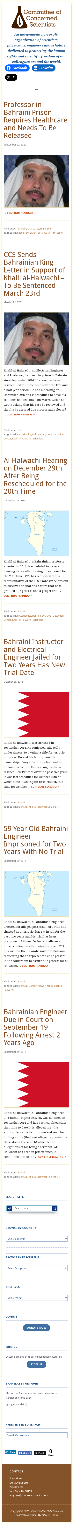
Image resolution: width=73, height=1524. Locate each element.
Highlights (45, 228)
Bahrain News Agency (41, 985)
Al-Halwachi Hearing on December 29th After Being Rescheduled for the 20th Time (35, 476)
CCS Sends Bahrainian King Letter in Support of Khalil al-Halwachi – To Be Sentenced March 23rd (34, 273)
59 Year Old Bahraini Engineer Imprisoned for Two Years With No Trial (36, 840)
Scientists (38, 438)
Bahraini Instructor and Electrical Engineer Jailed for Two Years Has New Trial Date (34, 657)
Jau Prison (24, 232)
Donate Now (36, 1327)
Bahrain (22, 228)
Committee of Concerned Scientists (36, 17)
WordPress (43, 1515)
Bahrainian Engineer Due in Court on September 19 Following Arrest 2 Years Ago (35, 1027)
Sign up (36, 1364)
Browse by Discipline (22, 1257)
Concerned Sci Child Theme (45, 1511)
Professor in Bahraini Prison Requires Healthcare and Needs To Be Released (35, 120)
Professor (57, 232)
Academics (25, 434)
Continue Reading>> (21, 213)
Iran (20, 430)
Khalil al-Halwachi (41, 232)
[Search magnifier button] (54, 1208)
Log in (54, 1515)
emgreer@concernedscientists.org (29, 1495)
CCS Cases (33, 228)
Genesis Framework (26, 1515)
